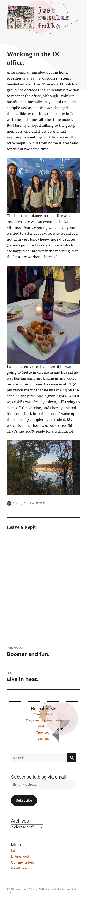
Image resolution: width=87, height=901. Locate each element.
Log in (15, 850)
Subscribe (24, 800)
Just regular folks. (25, 889)
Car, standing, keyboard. (43, 720)
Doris (16, 503)
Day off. (43, 738)
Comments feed (23, 862)
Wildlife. (43, 726)
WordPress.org (22, 868)
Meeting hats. (43, 714)
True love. (43, 732)
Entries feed (20, 856)
